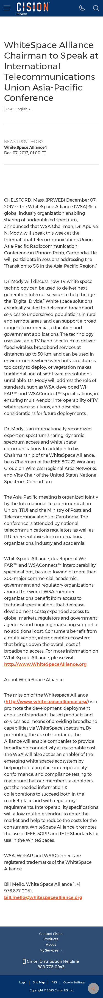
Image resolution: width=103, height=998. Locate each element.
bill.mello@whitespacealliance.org (43, 897)
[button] (82, 8)
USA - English (17, 109)
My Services (49, 950)
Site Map (39, 982)
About (51, 944)
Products (50, 939)
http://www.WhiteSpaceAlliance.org (45, 664)
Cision (59, 990)
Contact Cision (51, 934)
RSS (54, 982)
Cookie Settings (74, 982)
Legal (22, 982)
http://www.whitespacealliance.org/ (46, 701)
